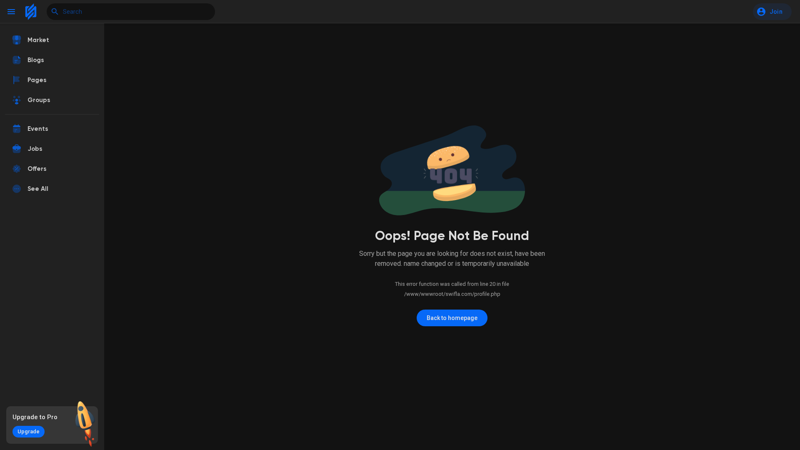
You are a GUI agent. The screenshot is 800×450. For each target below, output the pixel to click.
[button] (772, 11)
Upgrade (29, 431)
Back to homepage (452, 318)
